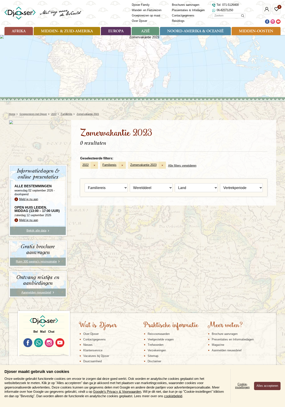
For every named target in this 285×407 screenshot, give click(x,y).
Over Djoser (139, 20)
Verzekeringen (157, 350)
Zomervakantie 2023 (143, 165)
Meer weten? (225, 325)
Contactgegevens (183, 15)
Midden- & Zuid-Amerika (67, 31)
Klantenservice (92, 350)
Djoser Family (141, 4)
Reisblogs (178, 20)
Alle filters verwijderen (182, 165)
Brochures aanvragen (185, 4)
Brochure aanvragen (225, 334)
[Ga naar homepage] (43, 13)
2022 (85, 165)
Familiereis (109, 165)
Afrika (19, 31)
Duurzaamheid (92, 361)
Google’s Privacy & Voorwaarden (117, 391)
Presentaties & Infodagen (188, 10)
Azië (145, 31)
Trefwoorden (155, 344)
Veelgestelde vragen (161, 339)
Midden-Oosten (256, 31)
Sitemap (153, 356)
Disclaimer (154, 361)
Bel (35, 331)
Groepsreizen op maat (146, 15)
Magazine (218, 344)
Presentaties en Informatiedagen (233, 339)
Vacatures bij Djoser (96, 356)
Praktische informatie (170, 325)
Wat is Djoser (98, 325)
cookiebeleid (173, 396)
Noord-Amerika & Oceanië (195, 31)
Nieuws (88, 344)
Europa (116, 31)
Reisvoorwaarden (159, 334)
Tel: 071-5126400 (228, 4)
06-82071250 (225, 10)
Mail (43, 331)
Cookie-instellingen (242, 386)
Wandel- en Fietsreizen (146, 10)
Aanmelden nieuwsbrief (227, 350)
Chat (51, 331)
